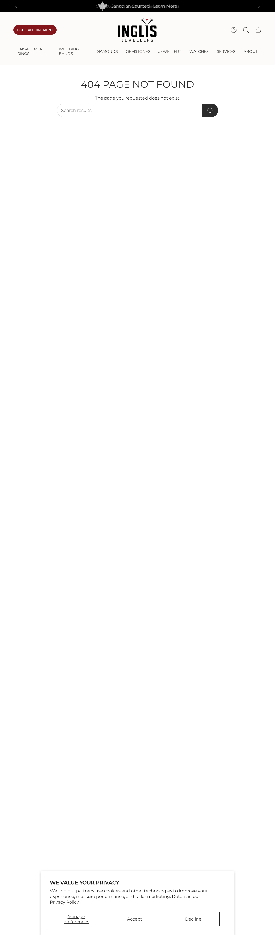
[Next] (259, 6)
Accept (134, 919)
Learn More (165, 6)
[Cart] (258, 30)
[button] (34, 52)
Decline (193, 919)
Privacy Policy (64, 902)
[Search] (210, 110)
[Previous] (15, 6)
